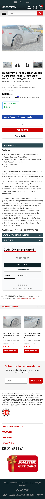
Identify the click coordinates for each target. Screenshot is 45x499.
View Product (10, 351)
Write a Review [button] (23, 265)
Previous (38, 307)
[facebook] (18, 448)
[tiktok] (22, 448)
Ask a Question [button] (23, 269)
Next (41, 307)
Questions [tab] (21, 275)
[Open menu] (4, 13)
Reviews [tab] (7, 275)
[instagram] (13, 448)
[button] (35, 7)
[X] (9, 448)
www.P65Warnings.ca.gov (26, 298)
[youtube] (4, 448)
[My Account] (29, 7)
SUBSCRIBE (36, 380)
